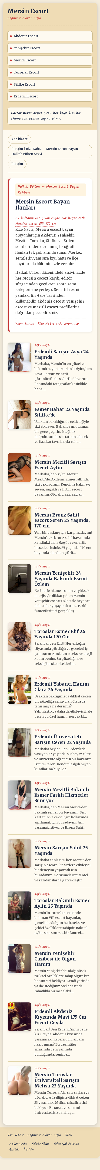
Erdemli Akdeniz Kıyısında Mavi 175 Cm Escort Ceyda (60, 1017)
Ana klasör (19, 139)
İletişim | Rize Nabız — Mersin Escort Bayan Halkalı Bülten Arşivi (44, 151)
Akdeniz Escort (26, 36)
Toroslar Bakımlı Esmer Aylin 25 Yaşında (62, 903)
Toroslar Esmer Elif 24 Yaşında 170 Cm (59, 634)
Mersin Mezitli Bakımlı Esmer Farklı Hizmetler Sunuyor (61, 795)
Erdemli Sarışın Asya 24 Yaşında (61, 354)
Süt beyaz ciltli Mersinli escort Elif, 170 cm (50, 221)
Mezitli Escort (25, 60)
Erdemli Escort (26, 96)
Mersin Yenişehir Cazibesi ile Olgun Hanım (55, 958)
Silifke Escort (24, 84)
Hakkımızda (18, 1144)
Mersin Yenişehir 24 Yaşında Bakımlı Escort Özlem (61, 578)
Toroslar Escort (26, 72)
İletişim (17, 164)
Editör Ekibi (40, 1144)
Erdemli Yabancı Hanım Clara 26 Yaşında (61, 686)
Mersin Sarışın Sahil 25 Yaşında (61, 850)
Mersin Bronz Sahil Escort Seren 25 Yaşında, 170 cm (62, 520)
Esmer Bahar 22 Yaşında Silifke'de (62, 412)
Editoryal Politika (66, 1144)
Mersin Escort (28, 11)
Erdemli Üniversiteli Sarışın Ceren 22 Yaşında (62, 739)
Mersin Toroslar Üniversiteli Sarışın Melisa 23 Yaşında (57, 1080)
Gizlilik (14, 1149)
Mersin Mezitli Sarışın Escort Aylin (60, 464)
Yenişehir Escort (27, 48)
